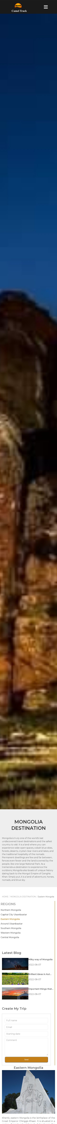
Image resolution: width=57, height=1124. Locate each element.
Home (5, 896)
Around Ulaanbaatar (12, 923)
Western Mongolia (11, 933)
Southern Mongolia (11, 928)
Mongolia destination (23, 896)
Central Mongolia (10, 937)
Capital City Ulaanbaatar (14, 914)
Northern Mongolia (11, 910)
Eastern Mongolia (10, 919)
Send (26, 1060)
